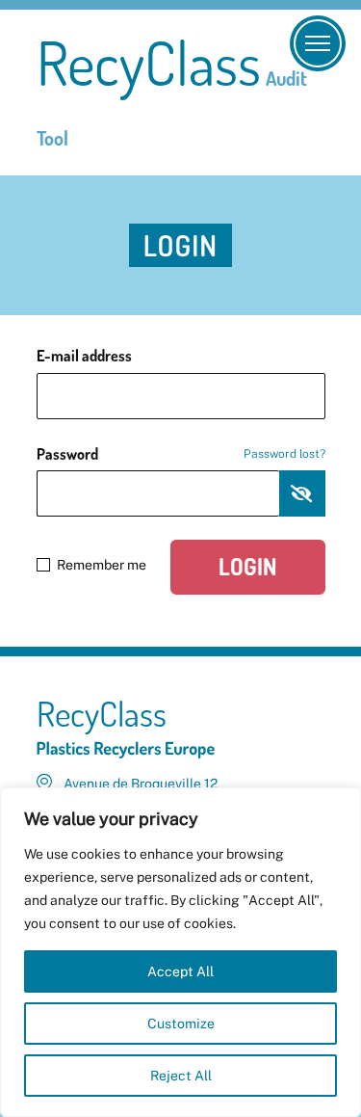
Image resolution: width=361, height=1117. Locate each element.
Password (181, 454)
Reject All (181, 1075)
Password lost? (284, 454)
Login (248, 566)
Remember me (101, 564)
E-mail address (84, 355)
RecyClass (172, 91)
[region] (180, 952)
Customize (181, 1023)
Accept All (180, 971)
